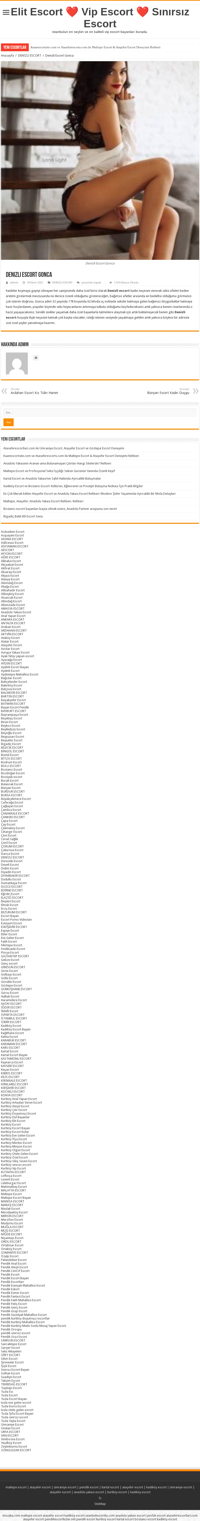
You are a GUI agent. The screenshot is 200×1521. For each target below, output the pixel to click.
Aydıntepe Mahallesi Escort (19, 674)
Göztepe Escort (11, 985)
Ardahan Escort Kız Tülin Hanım (34, 391)
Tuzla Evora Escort (13, 1406)
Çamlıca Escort (11, 810)
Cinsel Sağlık (9, 839)
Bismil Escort (10, 755)
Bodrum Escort (11, 762)
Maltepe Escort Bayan (16, 1197)
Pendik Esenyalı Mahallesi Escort (23, 1285)
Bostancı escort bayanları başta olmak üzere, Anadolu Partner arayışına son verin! (60, 509)
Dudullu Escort (11, 879)
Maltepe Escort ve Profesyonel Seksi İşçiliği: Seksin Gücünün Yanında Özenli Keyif (59, 471)
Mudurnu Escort (12, 1223)
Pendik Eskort (10, 1289)
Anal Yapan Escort (13, 616)
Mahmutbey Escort (14, 1187)
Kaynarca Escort (12, 1062)
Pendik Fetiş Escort (14, 1304)
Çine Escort (8, 835)
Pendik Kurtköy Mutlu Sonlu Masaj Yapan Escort (33, 1326)
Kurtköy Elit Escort (13, 1121)
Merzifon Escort (12, 1219)
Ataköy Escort (10, 638)
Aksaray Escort (11, 572)
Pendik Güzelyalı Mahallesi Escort (24, 1315)
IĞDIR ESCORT (11, 1007)
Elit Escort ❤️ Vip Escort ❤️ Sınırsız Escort (100, 18)
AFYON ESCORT (12, 553)
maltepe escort (16, 1487)
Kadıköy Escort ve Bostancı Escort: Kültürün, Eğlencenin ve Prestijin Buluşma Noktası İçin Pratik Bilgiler (73, 486)
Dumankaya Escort (14, 883)
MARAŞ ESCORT (12, 1205)
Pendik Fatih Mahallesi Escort (21, 1300)
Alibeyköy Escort (12, 594)
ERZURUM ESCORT (14, 912)
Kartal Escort (9, 1051)
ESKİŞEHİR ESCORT (14, 927)
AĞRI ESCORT (10, 557)
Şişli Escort (8, 1366)
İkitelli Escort (9, 1011)
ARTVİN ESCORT (12, 634)
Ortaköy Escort (11, 1249)
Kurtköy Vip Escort (13, 1168)
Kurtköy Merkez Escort (16, 1143)
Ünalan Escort (10, 1428)
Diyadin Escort (11, 872)
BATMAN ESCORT (13, 703)
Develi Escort (10, 864)
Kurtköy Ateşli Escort (15, 1106)
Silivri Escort (9, 1358)
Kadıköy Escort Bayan (15, 1029)
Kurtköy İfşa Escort (14, 1139)
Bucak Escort (10, 780)
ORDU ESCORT (11, 1241)
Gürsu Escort (10, 993)
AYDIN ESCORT (11, 663)
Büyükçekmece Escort (16, 799)
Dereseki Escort (11, 861)
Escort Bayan (10, 916)
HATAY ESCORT (11, 1004)
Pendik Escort (10, 1274)
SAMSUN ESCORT (13, 1340)
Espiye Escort (10, 930)
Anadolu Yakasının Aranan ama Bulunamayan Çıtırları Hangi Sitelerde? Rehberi (57, 463)
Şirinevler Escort (12, 1362)
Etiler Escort (9, 934)
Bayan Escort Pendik (15, 707)
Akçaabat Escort (12, 564)
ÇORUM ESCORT (12, 846)
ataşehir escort (40, 1487)
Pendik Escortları (12, 1282)
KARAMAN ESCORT (14, 1044)
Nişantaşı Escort (12, 1238)
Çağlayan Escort (12, 806)
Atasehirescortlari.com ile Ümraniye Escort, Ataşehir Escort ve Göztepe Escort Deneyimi (63, 448)
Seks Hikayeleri (11, 1351)
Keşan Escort (10, 1069)
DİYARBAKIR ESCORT (15, 875)
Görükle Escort (11, 982)
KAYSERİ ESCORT (12, 1066)
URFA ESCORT (10, 1432)
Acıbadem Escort (12, 532)
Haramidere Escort (14, 1000)
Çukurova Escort (12, 850)
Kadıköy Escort (11, 1025)
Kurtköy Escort (11, 1124)
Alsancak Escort (11, 597)
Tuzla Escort (9, 1395)
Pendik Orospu (11, 1329)
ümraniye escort (65, 1487)
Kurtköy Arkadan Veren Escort (21, 1102)
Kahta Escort (9, 1036)
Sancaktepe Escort (13, 1344)
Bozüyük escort (11, 777)
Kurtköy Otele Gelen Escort (19, 1154)
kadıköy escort (156, 1487)
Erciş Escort (9, 908)
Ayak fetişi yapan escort (17, 656)
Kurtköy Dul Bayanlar (15, 1117)
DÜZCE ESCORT (12, 886)
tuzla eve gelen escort (16, 1402)
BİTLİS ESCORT (11, 758)
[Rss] (100, 1498)
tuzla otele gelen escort (17, 1410)
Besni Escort (9, 722)
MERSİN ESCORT (12, 1216)
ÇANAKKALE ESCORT (15, 813)
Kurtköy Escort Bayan (15, 1128)
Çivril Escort (9, 843)
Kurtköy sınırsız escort (16, 1165)
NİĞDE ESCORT (11, 1234)
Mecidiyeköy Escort (14, 1212)
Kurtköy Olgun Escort (15, 1150)
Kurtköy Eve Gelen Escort (18, 1135)
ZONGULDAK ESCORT (16, 1450)
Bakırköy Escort (11, 685)
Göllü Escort (9, 978)
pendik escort (89, 1487)
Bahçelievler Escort (14, 682)
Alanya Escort (10, 579)
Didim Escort (10, 868)
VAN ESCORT (10, 1435)
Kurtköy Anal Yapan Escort (19, 1099)
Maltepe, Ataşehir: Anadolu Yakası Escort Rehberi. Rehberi (43, 501)
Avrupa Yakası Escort (15, 652)
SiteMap (100, 1504)
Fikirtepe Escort (11, 945)
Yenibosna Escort (13, 1439)
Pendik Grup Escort (14, 1311)
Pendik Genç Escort (14, 1307)
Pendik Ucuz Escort (14, 1337)
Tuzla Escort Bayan (14, 1399)
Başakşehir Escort (13, 700)
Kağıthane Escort (12, 1033)
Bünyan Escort (10, 788)
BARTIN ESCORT (12, 696)
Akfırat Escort (10, 568)
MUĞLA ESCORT (12, 1227)
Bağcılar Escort (11, 678)
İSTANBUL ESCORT (14, 1018)
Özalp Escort (10, 1256)
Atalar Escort (10, 641)
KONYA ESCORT (12, 1095)
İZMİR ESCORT (11, 1022)
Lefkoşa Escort (11, 1176)
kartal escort (110, 1487)
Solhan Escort (10, 1373)
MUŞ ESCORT (10, 1230)
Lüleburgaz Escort (13, 1183)
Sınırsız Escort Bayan (15, 1369)
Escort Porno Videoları (16, 919)
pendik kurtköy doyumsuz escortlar (25, 1318)
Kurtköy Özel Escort (14, 1157)
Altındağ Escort (11, 601)
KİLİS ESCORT (10, 1077)
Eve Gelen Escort (12, 938)
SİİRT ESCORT (10, 1355)
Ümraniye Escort (12, 1424)
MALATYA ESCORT (13, 1190)
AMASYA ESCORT (13, 608)
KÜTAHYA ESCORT (13, 1172)
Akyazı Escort (10, 575)
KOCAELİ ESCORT (13, 1091)
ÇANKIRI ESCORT (13, 817)
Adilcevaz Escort (12, 542)
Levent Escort (10, 1179)
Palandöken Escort (14, 1260)
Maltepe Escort (11, 1194)
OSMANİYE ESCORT (14, 1252)
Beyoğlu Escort (11, 733)
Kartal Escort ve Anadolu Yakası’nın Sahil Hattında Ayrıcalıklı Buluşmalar (52, 478)
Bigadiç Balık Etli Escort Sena (23, 516)
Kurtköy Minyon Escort (16, 1146)
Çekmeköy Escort (13, 828)
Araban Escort (10, 627)
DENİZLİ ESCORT (29, 55)
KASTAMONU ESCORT (16, 1058)
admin (14, 282)
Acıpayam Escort (12, 535)
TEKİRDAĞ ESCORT (14, 1384)
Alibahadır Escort (13, 590)
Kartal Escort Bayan (14, 1055)
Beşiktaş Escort (11, 718)
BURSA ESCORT (11, 795)
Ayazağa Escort (11, 660)
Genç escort (9, 963)
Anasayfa (7, 55)
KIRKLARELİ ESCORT (14, 1084)
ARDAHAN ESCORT (14, 630)
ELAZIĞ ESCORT (12, 897)
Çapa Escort (9, 821)
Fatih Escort (9, 941)
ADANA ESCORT (12, 539)
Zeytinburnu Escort (14, 1446)
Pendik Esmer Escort (15, 1293)
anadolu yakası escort (89, 1492)
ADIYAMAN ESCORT (15, 546)
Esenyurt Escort (11, 923)
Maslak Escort (10, 1208)
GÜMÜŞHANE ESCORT (16, 989)
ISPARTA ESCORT (13, 1015)
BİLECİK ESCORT (12, 747)
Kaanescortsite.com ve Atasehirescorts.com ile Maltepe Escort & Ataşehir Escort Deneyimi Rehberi (95, 47)
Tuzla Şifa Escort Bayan (17, 1413)
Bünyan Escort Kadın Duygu (168, 391)
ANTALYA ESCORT (13, 623)
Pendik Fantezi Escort (15, 1296)
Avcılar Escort (10, 649)
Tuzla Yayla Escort (13, 1421)
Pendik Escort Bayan (15, 1278)
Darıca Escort (10, 854)
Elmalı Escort (9, 905)
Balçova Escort (11, 689)
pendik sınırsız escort (15, 1333)
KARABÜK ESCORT (13, 1040)
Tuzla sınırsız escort (14, 1417)
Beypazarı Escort (12, 736)
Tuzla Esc (7, 1391)
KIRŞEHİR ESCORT (13, 1088)
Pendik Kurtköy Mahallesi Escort (23, 1322)
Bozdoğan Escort (13, 773)
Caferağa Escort (12, 802)
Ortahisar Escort (12, 1245)
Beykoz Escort (10, 725)
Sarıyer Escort (10, 1348)
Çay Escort (8, 824)
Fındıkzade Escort (13, 949)
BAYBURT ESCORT (13, 711)
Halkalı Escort (10, 996)
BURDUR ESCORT (13, 791)
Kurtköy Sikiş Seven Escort (19, 1161)
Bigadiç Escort (11, 744)
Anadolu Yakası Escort (16, 612)
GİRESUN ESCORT (13, 967)
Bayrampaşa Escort (14, 714)
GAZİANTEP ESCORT (15, 956)
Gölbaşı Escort (11, 974)
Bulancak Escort (12, 784)
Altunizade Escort (13, 605)
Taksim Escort (10, 1380)
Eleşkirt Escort (10, 901)
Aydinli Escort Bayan (15, 667)
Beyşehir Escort (11, 740)
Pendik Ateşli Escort (14, 1267)
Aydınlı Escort (10, 671)
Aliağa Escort (10, 586)
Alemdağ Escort (12, 583)
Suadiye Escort (11, 1377)
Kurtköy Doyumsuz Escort (18, 1113)
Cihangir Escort (11, 832)
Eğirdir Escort (10, 894)
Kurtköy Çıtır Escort (14, 1110)
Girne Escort (9, 971)
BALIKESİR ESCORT (14, 693)
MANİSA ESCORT (12, 1201)
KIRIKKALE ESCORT (14, 1080)
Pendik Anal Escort (13, 1263)
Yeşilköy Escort (11, 1443)
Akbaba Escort (11, 561)
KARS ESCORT (10, 1047)
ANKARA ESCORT (12, 619)
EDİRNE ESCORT (12, 890)
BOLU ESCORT (11, 766)
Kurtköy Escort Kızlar (15, 1132)
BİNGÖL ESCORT (12, 751)
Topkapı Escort (11, 1388)
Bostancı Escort (11, 769)
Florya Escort (10, 952)
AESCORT (7, 550)
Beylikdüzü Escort (13, 729)
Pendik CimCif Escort (15, 1271)
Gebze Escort (10, 960)
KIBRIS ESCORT (11, 1073)
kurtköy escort (117, 1492)
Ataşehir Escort (11, 645)
